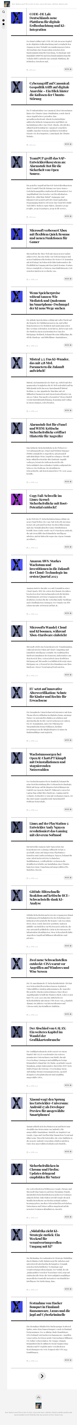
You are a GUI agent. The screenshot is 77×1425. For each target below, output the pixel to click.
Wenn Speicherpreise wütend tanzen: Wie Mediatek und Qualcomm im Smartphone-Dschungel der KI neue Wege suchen (49, 300)
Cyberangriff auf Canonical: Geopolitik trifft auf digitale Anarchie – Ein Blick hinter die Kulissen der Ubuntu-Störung (50, 91)
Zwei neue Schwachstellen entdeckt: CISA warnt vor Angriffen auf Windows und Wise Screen (49, 965)
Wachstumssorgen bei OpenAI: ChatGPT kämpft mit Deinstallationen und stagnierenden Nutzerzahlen (48, 762)
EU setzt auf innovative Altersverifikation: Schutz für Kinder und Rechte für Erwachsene (48, 694)
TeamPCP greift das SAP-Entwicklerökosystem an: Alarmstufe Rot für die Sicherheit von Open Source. (48, 166)
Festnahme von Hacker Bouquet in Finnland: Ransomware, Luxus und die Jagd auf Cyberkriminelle (50, 1309)
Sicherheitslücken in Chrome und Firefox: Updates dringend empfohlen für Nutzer (45, 1171)
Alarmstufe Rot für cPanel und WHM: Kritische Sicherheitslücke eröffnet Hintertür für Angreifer (48, 430)
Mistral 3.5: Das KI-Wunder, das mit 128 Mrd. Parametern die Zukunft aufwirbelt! (49, 365)
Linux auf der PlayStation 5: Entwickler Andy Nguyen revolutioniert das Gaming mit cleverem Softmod (49, 829)
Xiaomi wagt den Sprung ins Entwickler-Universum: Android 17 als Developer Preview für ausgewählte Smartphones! (49, 1107)
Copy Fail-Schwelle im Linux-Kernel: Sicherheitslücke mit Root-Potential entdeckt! (49, 501)
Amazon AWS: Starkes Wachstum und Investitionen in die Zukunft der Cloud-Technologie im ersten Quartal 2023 (49, 568)
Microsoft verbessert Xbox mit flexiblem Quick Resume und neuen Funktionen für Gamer (50, 236)
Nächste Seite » (42, 1376)
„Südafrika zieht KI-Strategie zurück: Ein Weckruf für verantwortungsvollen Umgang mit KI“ (46, 1238)
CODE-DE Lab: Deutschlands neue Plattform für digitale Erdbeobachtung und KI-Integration (47, 22)
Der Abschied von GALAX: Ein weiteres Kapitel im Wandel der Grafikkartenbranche (48, 1034)
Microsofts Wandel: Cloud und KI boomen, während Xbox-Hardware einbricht (48, 631)
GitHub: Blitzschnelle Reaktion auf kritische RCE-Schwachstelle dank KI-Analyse (50, 897)
